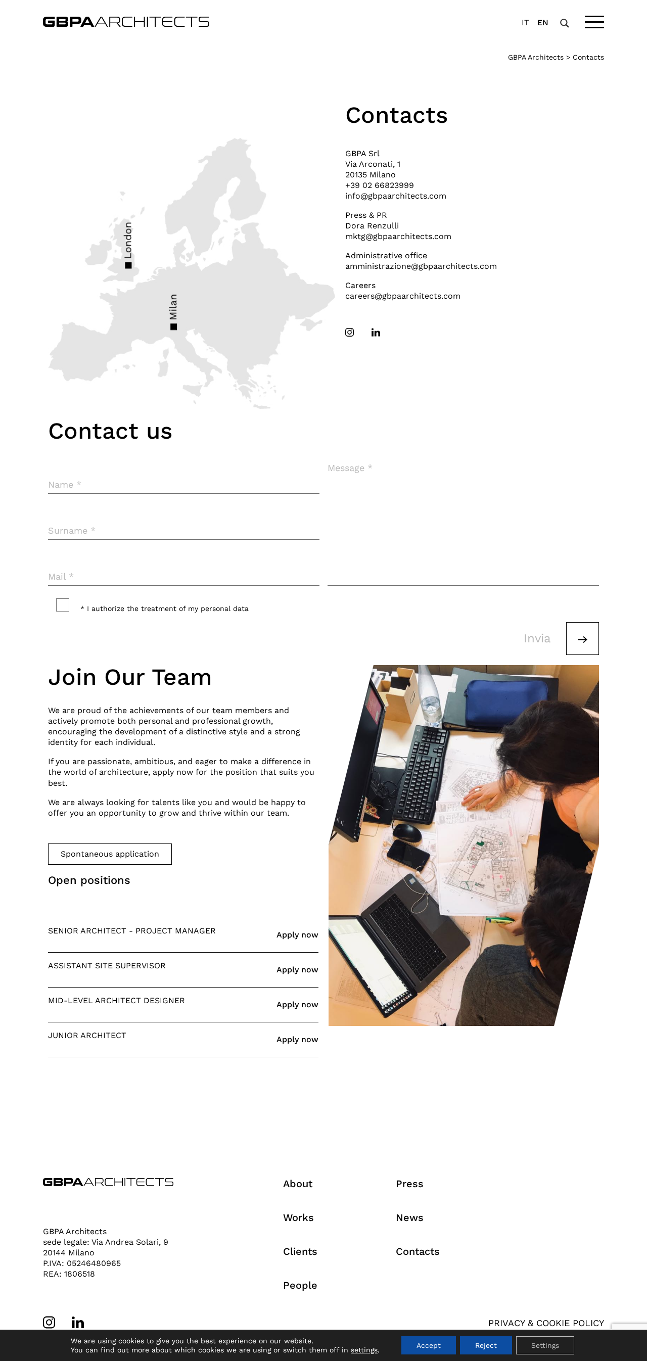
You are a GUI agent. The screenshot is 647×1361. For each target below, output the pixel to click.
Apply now (297, 935)
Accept (429, 1345)
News (410, 1217)
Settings (545, 1345)
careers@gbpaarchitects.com (402, 296)
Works (298, 1217)
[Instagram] (349, 332)
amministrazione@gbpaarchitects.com (421, 266)
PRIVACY (506, 1323)
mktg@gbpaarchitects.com (398, 236)
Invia (537, 638)
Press (410, 1184)
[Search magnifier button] (565, 23)
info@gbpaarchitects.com (395, 196)
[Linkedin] (376, 332)
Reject (486, 1345)
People (300, 1285)
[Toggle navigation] (594, 22)
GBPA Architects (536, 57)
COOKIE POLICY (570, 1323)
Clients (300, 1251)
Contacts (418, 1251)
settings (364, 1350)
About (297, 1184)
